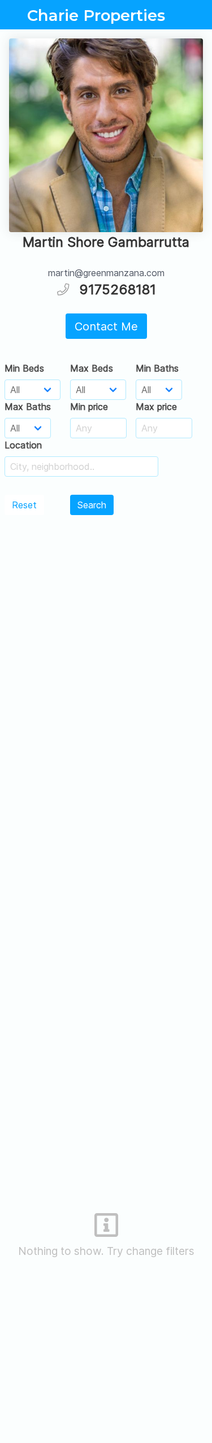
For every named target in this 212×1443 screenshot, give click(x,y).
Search (91, 505)
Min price (89, 406)
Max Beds (91, 368)
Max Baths (28, 406)
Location (23, 445)
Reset (24, 505)
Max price (156, 406)
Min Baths (157, 368)
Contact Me (106, 326)
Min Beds (24, 368)
